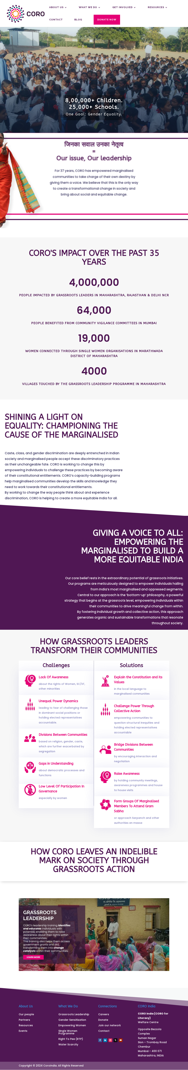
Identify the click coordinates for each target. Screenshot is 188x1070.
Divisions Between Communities (63, 735)
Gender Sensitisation (72, 1020)
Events (23, 1031)
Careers (103, 1014)
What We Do (88, 7)
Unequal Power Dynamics (58, 701)
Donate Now (106, 19)
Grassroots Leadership (73, 1014)
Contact (56, 19)
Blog (78, 19)
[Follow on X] (115, 1040)
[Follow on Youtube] (120, 1040)
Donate (103, 1020)
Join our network (109, 1025)
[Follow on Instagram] (110, 1040)
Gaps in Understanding (56, 763)
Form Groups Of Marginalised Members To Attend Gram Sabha (136, 806)
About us (56, 7)
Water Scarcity (68, 1044)
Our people (26, 1014)
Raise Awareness (127, 774)
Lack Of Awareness (53, 677)
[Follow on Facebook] (100, 1040)
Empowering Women (72, 1025)
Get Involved (122, 7)
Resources (156, 7)
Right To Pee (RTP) (70, 1039)
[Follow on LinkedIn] (105, 1040)
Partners (24, 1020)
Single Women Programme (67, 1032)
